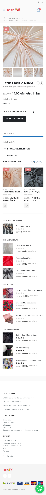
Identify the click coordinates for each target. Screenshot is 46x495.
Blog (4, 448)
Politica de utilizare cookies (12, 446)
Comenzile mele (8, 422)
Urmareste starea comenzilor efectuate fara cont (20, 430)
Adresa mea (7, 425)
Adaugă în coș (16, 119)
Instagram (9, 476)
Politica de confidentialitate (12, 443)
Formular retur (8, 456)
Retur (5, 453)
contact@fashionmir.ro (21, 405)
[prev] (38, 83)
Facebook (5, 476)
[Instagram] (41, 2)
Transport (6, 451)
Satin (4, 189)
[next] (41, 83)
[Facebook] (38, 2)
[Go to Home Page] (4, 18)
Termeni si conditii (9, 441)
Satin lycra (31, 189)
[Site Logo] (14, 10)
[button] (4, 10)
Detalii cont (7, 427)
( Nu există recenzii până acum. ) (24, 87)
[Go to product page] (8, 229)
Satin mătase (10, 189)
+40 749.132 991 (16, 402)
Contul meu (7, 420)
